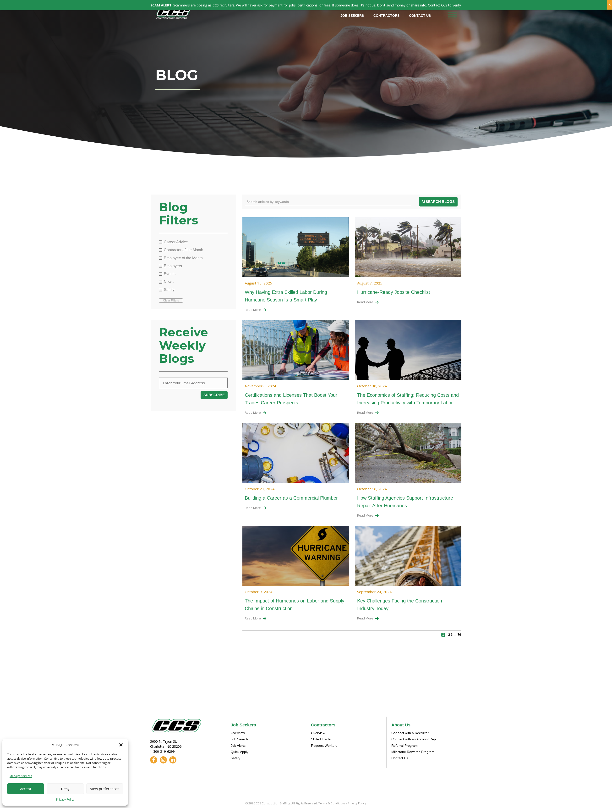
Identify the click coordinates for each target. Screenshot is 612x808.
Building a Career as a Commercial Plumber (291, 498)
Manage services (21, 776)
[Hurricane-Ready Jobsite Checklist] (408, 248)
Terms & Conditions (331, 803)
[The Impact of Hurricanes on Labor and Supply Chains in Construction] (295, 557)
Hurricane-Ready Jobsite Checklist (393, 292)
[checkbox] (193, 242)
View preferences (104, 788)
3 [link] (452, 634)
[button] (121, 744)
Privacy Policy (65, 799)
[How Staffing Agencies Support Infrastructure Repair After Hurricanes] (408, 454)
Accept (25, 788)
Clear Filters (171, 300)
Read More (253, 309)
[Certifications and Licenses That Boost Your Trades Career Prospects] (295, 351)
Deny (65, 788)
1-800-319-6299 (162, 751)
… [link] (455, 634)
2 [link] (449, 634)
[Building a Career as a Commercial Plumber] (295, 454)
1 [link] (443, 634)
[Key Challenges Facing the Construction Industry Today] (408, 557)
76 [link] (459, 634)
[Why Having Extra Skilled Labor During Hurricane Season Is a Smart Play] (295, 248)
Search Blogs (440, 202)
